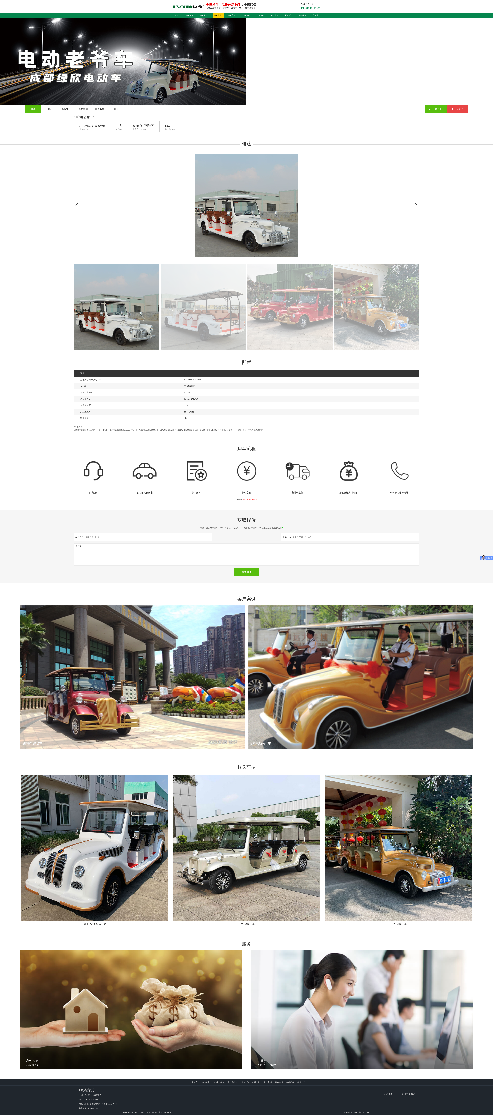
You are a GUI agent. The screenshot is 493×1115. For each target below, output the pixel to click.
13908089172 (287, 528)
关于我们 (316, 15)
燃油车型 (246, 15)
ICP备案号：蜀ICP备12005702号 (357, 1112)
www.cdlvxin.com (91, 1099)
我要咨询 (437, 109)
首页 (176, 15)
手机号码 (286, 537)
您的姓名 (79, 537)
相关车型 (99, 109)
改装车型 (260, 15)
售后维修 (302, 15)
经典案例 (274, 15)
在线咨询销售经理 (250, 499)
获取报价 (66, 109)
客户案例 (83, 109)
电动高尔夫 (232, 15)
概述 (33, 109)
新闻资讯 (288, 15)
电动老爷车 (218, 15)
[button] (416, 205)
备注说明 (79, 546)
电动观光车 (190, 15)
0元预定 (459, 109)
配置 (49, 109)
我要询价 (246, 572)
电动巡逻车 (204, 15)
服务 (116, 109)
